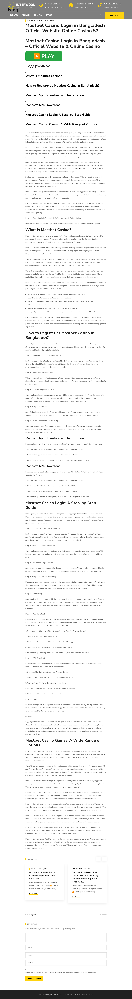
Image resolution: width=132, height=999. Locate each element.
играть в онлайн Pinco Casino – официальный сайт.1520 (42, 875)
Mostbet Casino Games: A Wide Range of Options (61, 124)
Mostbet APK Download (43, 105)
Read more (33, 894)
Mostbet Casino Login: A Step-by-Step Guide (57, 115)
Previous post (30, 915)
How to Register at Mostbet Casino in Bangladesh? (62, 86)
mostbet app (84, 168)
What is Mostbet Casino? (43, 76)
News (52, 21)
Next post (103, 915)
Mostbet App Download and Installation (54, 95)
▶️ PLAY (44, 56)
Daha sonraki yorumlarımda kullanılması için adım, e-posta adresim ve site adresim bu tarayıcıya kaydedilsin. (61, 972)
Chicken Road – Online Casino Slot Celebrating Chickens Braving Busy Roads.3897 (85, 877)
